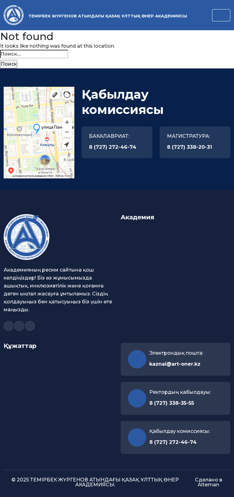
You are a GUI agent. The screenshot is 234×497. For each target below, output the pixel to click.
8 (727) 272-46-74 (112, 147)
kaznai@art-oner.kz (174, 364)
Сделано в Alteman (208, 482)
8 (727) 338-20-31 (189, 147)
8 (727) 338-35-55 (171, 403)
